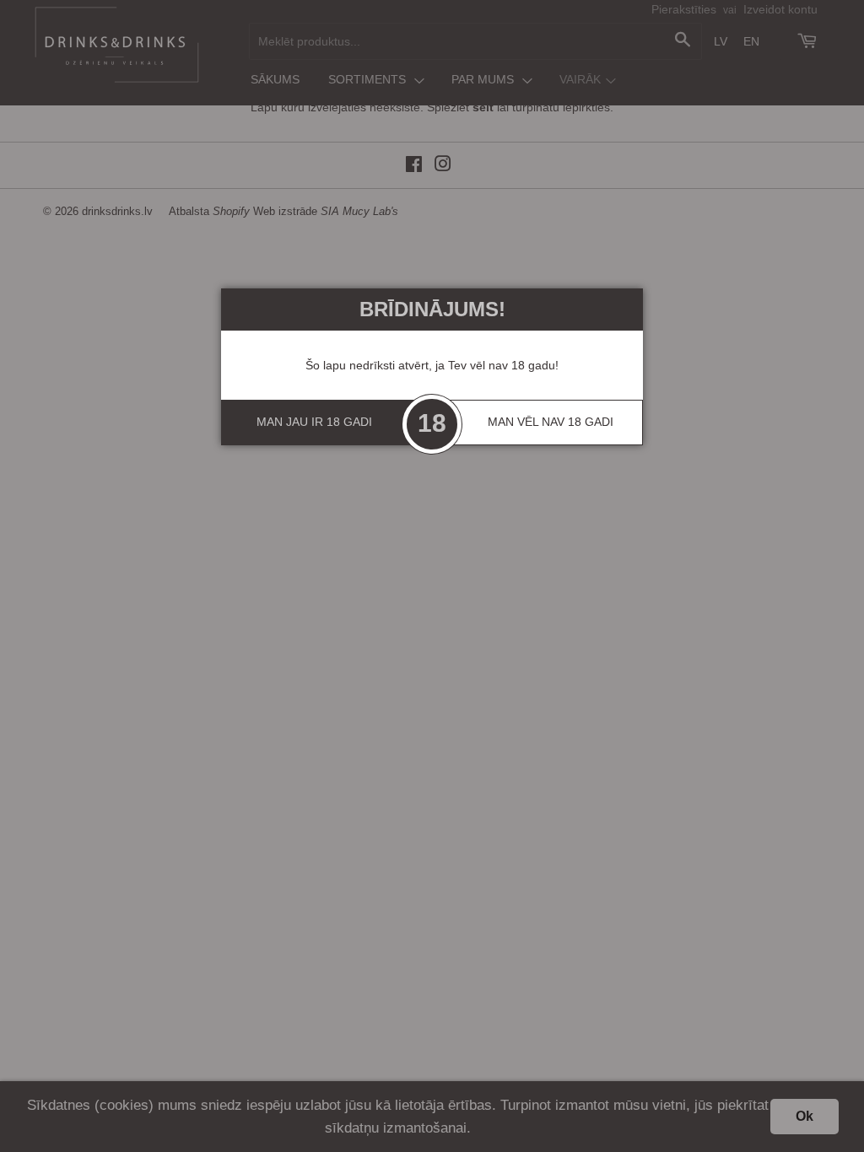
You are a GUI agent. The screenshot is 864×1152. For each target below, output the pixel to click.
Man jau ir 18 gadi (314, 421)
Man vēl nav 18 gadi (550, 421)
